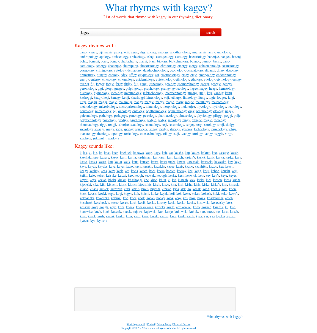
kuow (210, 211)
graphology (151, 88)
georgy (227, 83)
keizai (122, 175)
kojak (164, 193)
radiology (174, 120)
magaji (92, 102)
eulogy (237, 79)
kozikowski (183, 207)
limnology (190, 97)
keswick (191, 175)
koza (121, 207)
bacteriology (197, 56)
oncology (124, 111)
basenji (237, 56)
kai (171, 152)
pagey (118, 52)
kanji (228, 92)
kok (179, 193)
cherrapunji (130, 65)
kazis (179, 166)
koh (136, 193)
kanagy (218, 92)
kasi (170, 157)
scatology (136, 124)
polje (237, 115)
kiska (205, 184)
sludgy (230, 124)
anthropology (89, 56)
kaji (209, 92)
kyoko (220, 216)
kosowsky (218, 202)
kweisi (164, 216)
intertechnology (175, 92)
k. (90, 152)
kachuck (126, 152)
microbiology (108, 106)
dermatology (195, 70)
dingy (220, 70)
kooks (150, 198)
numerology (103, 111)
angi (195, 52)
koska (151, 202)
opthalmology (177, 111)
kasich (178, 157)
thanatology (88, 133)
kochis (215, 189)
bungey (207, 61)
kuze (137, 216)
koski (172, 202)
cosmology (87, 70)
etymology (224, 79)
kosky (191, 202)
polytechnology (90, 120)
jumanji (192, 92)
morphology (171, 106)
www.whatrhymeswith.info (162, 328)
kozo (196, 207)
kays (138, 166)
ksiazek (218, 207)
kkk (183, 189)
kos (185, 198)
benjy (104, 61)
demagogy (134, 70)
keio (92, 175)
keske (172, 175)
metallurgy (203, 102)
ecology (113, 74)
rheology (220, 120)
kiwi (127, 189)
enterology (109, 79)
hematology (227, 88)
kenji (125, 97)
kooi (133, 198)
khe (146, 179)
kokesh (206, 193)
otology (218, 111)
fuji (136, 83)
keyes (232, 175)
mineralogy (153, 106)
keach (229, 166)
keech (144, 170)
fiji (92, 83)
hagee (194, 88)
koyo (113, 207)
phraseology (187, 115)
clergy (193, 65)
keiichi (225, 170)
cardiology (87, 65)
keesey (181, 170)
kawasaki (193, 161)
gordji (138, 88)
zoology (113, 138)
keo (130, 175)
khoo (154, 179)
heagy (213, 88)
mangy (138, 102)
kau (110, 161)
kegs (206, 170)
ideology (116, 92)
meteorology (220, 102)
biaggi (143, 61)
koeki (102, 193)
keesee (170, 170)
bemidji (94, 61)
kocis (232, 189)
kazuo (213, 166)
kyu (93, 220)
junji (202, 92)
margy (159, 102)
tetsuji (233, 129)
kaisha (178, 152)
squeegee (141, 129)
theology (103, 133)
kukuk (193, 211)
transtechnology (150, 133)
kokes (196, 193)
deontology (177, 70)
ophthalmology (156, 111)
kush (100, 216)
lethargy (176, 97)
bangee (225, 56)
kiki (102, 184)
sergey (190, 124)
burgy (217, 61)
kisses (94, 189)
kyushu (102, 220)
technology (201, 129)
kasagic (224, 152)
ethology (196, 79)
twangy (186, 133)
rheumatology (89, 124)
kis (149, 184)
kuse (83, 216)
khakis (122, 179)
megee (189, 102)
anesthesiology (180, 52)
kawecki (207, 161)
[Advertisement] (158, 255)
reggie (208, 120)
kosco (115, 202)
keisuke (111, 175)
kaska (220, 157)
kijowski (85, 184)
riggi (103, 124)
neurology (86, 111)
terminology (219, 129)
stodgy (163, 129)
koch (205, 189)
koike (154, 193)
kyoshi (230, 216)
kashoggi (86, 97)
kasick (201, 157)
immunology (132, 92)
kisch (156, 184)
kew (201, 175)
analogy (163, 52)
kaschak (85, 157)
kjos (176, 189)
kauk (127, 161)
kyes (199, 216)
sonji (119, 129)
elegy (185, 74)
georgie (216, 83)
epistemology (165, 79)
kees (152, 170)
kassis (93, 161)
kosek (124, 202)
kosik (142, 202)
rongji (112, 124)
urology (197, 133)
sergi (199, 124)
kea (221, 166)
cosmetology (230, 65)
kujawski (150, 211)
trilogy (167, 133)
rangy (186, 120)
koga (111, 193)
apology (104, 56)
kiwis (145, 189)
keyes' (84, 179)
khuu (162, 179)
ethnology (182, 79)
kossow (85, 207)
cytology (120, 70)
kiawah (183, 179)
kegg (198, 170)
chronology (168, 65)
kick (192, 179)
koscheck (86, 202)
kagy (157, 152)
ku (226, 207)
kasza (102, 161)
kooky (160, 198)
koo (125, 198)
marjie (170, 102)
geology (170, 83)
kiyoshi (155, 189)
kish (181, 184)
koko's (233, 193)
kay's (237, 161)
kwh (173, 216)
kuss (129, 216)
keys (93, 179)
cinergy (182, 65)
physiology (204, 115)
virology (85, 138)
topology (116, 133)
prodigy (123, 120)
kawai (181, 161)
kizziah (166, 189)
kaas (107, 152)
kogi (119, 193)
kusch (234, 211)
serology (210, 124)
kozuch (206, 207)
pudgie (151, 120)
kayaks (102, 166)
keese (161, 170)
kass (238, 157)
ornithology (204, 111)
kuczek (116, 211)
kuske (120, 216)
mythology (219, 106)
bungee (195, 61)
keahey (94, 170)
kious (142, 184)
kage (149, 152)
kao (214, 152)
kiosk (122, 184)
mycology (203, 106)
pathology (105, 115)
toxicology (131, 133)
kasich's (190, 157)
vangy (208, 133)
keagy (98, 97)
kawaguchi (167, 161)
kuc (232, 207)
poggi (228, 115)
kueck (127, 211)
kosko (181, 202)
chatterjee (114, 65)
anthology (223, 52)
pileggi (218, 115)
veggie (218, 133)
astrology (181, 56)
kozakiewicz (144, 207)
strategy (175, 129)
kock (83, 193)
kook (141, 198)
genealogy (156, 83)
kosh (133, 202)
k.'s (95, 152)
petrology (149, 115)
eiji (101, 52)
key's (215, 175)
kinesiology (154, 97)
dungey (102, 74)
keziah (102, 179)
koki (216, 193)
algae (134, 52)
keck (119, 170)
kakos (195, 152)
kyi (206, 216)
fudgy (128, 83)
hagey (203, 88)
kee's (134, 170)
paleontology (88, 115)
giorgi (109, 88)
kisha (188, 184)
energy (84, 79)
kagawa (138, 152)
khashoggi (138, 97)
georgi (204, 83)
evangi (84, 83)
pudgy (162, 120)
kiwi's (136, 189)
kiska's (215, 184)
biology (162, 61)
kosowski (203, 202)
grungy (166, 88)
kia (174, 179)
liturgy (202, 97)
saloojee (123, 124)
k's (85, 152)
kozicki (160, 207)
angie (203, 52)
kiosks (132, 184)
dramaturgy (87, 74)
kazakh (147, 166)
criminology (104, 70)
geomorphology (188, 83)
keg (190, 170)
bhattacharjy (129, 61)
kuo (202, 211)
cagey (84, 52)
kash (123, 157)
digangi (210, 70)
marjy (179, 102)
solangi (99, 129)
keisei (100, 175)
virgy (228, 133)
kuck (106, 211)
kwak (154, 216)
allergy (151, 52)
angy (211, 52)
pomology (109, 120)
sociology (86, 129)
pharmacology (167, 115)
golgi (129, 88)
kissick (104, 189)
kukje (169, 211)
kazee (170, 166)
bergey (114, 61)
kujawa (138, 211)
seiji (126, 52)
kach (115, 152)
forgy (119, 83)
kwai (145, 216)
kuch (97, 211)
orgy (191, 111)
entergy (95, 79)
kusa (225, 211)
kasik (210, 157)
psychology (137, 120)
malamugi (125, 102)
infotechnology (153, 92)
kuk (160, 211)
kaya (83, 166)
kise (173, 184)
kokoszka (102, 198)
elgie (193, 74)
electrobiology (170, 74)
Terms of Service (181, 324)
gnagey (119, 88)
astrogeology (164, 56)
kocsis (92, 193)
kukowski (181, 211)
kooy (178, 198)
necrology (234, 106)
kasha (132, 157)
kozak (130, 207)
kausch (144, 161)
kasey (114, 157)
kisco (165, 184)
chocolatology (149, 65)
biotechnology (178, 61)
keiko (83, 175)
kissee (84, 189)
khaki (112, 179)
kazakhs (159, 166)
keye (224, 175)
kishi (197, 184)
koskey (161, 202)
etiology (209, 79)
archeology (137, 56)
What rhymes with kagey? (225, 316)
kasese (104, 157)
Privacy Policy (164, 324)
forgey (100, 83)
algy (142, 52)
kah (164, 152)
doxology (232, 70)
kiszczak (116, 189)
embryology (207, 74)
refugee (197, 120)
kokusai (116, 198)
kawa (154, 161)
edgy (124, 74)
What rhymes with (143, 7)
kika (96, 184)
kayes (121, 166)
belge (83, 61)
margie (149, 102)
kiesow (217, 179)
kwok (190, 216)
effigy (133, 74)
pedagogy (120, 115)
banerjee (213, 56)
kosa (192, 198)
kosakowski (215, 198)
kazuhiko (201, 166)
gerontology (88, 88)
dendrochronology (155, 70)
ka (100, 152)
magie (108, 52)
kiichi (236, 179)
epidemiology (145, 79)
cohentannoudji (209, 65)
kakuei (205, 152)
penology (135, 115)
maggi (103, 102)
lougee (221, 97)
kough (103, 207)
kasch (234, 152)
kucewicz (86, 211)
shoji (220, 124)
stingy (153, 129)
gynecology (180, 88)
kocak (197, 189)
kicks (200, 179)
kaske (229, 157)
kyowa (84, 220)
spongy (128, 129)
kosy (94, 207)
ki (169, 179)
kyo (212, 216)
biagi (152, 61)
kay (230, 161)
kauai (118, 161)
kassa (83, 161)
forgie (110, 83)
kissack (234, 184)
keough (162, 175)
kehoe (215, 170)
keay (111, 170)
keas (104, 170)
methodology (88, 106)
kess (181, 175)
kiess (227, 179)
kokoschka (87, 198)
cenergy (101, 65)
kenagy (116, 97)
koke (186, 193)
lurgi (83, 102)
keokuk (150, 175)
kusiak (110, 216)
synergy (187, 129)
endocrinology (226, 74)
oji (114, 111)
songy (110, 129)
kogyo (128, 193)
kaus (135, 161)
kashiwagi (144, 157)
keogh (139, 175)
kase (96, 157)
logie (212, 97)
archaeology (120, 56)
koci (224, 189)
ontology (138, 111)
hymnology (101, 92)
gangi (144, 83)
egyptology (145, 74)
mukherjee (188, 106)
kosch (229, 198)
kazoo (189, 166)
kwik (181, 216)
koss (229, 202)
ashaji (150, 56)
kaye (112, 166)
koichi (145, 193)
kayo (129, 166)
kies (208, 179)
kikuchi (112, 184)
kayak (92, 166)
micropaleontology (131, 106)
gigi (100, 88)
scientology (152, 124)
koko (224, 193)
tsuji (176, 133)
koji (166, 97)
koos (169, 198)
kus (218, 211)
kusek (92, 216)
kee (127, 170)
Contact (151, 324)
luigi (231, 97)
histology (86, 92)
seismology (176, 124)
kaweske (220, 161)
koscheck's (101, 202)
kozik (170, 207)
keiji (106, 97)
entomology (126, 79)
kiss (224, 184)
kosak (201, 198)
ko (189, 189)
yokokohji (99, 138)
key (208, 175)
